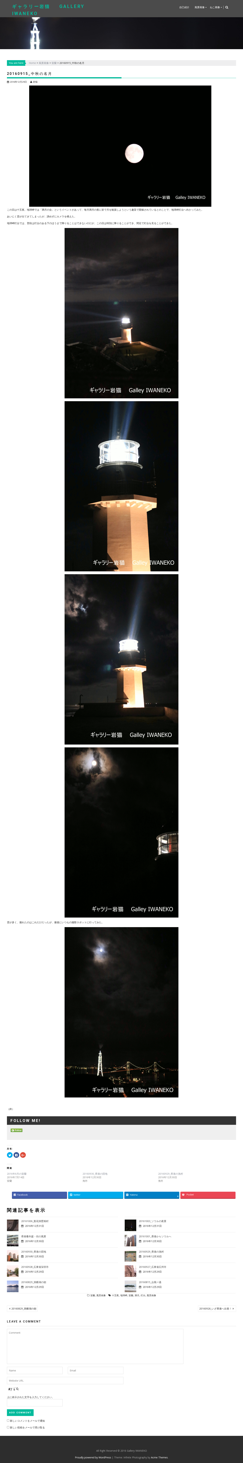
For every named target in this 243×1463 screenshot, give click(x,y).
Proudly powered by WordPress (93, 1457)
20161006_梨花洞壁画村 (35, 1221)
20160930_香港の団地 (95, 1173)
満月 (137, 1295)
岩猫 (35, 81)
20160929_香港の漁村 (170, 1173)
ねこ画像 (215, 7)
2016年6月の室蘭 (17, 1173)
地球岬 (123, 1295)
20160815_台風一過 (150, 1282)
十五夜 (115, 1295)
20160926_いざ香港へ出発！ (215, 1308)
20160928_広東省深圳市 (35, 1267)
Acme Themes (159, 1457)
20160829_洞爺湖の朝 (33, 1282)
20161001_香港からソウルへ (155, 1236)
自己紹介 (184, 7)
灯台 (143, 1295)
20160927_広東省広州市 (152, 1267)
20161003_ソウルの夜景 (152, 1221)
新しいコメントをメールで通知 (27, 1420)
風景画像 (200, 7)
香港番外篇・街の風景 (33, 1236)
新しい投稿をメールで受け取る (27, 1427)
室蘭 (54, 63)
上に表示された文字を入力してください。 (30, 1397)
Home (32, 63)
